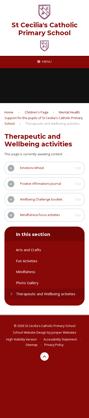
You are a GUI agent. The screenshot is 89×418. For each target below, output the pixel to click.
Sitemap (31, 345)
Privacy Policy (54, 345)
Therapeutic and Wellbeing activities (52, 123)
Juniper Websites (63, 332)
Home (8, 112)
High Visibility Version (21, 339)
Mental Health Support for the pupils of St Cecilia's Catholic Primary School (43, 118)
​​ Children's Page (36, 112)
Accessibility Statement (60, 339)
